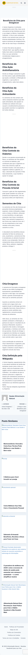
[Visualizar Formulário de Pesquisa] (21, 3)
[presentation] (14, 432)
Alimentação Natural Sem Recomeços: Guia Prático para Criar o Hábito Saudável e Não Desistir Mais (13, 607)
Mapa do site (14, 629)
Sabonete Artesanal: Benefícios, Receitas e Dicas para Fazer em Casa (14, 537)
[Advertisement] (14, 12)
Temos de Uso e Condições (11, 638)
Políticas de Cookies (14, 635)
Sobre (6, 627)
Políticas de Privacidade (16, 627)
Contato (23, 638)
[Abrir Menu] (24, 3)
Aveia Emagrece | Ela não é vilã (7, 406)
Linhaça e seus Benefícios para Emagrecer (21, 407)
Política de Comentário (14, 632)
